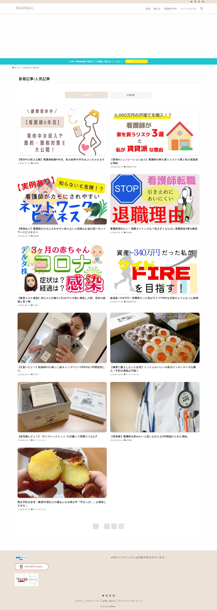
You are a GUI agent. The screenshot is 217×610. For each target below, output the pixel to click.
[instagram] (195, 1)
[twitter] (191, 1)
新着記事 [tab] (86, 94)
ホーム (80, 600)
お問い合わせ (108, 600)
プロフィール (93, 600)
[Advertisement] (108, 36)
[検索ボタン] (201, 8)
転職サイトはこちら (136, 61)
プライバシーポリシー (129, 600)
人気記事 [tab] (130, 94)
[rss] (203, 1)
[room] (199, 1)
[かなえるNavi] (25, 9)
